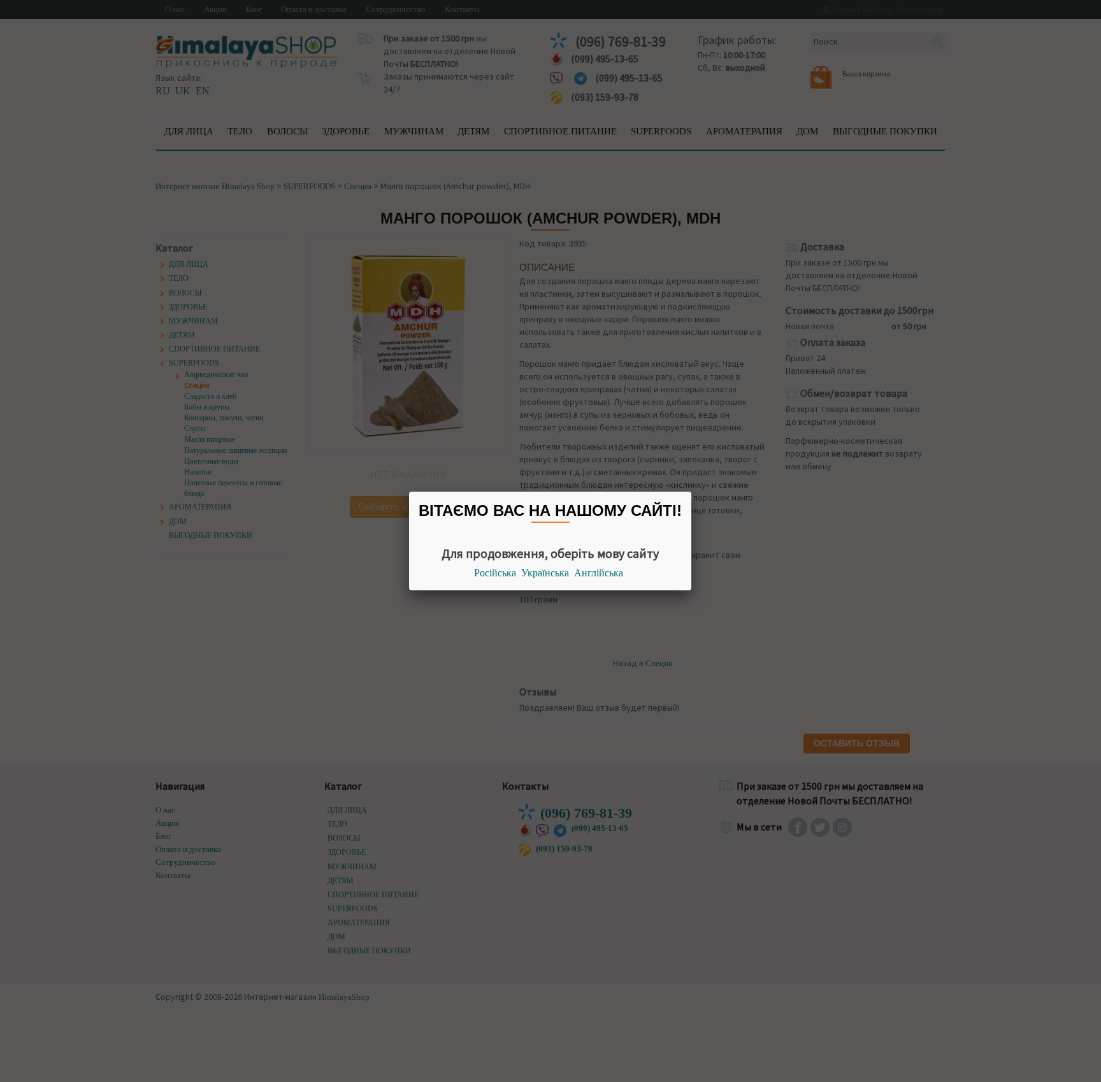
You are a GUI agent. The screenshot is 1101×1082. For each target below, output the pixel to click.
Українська (545, 572)
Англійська (598, 572)
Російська (495, 572)
